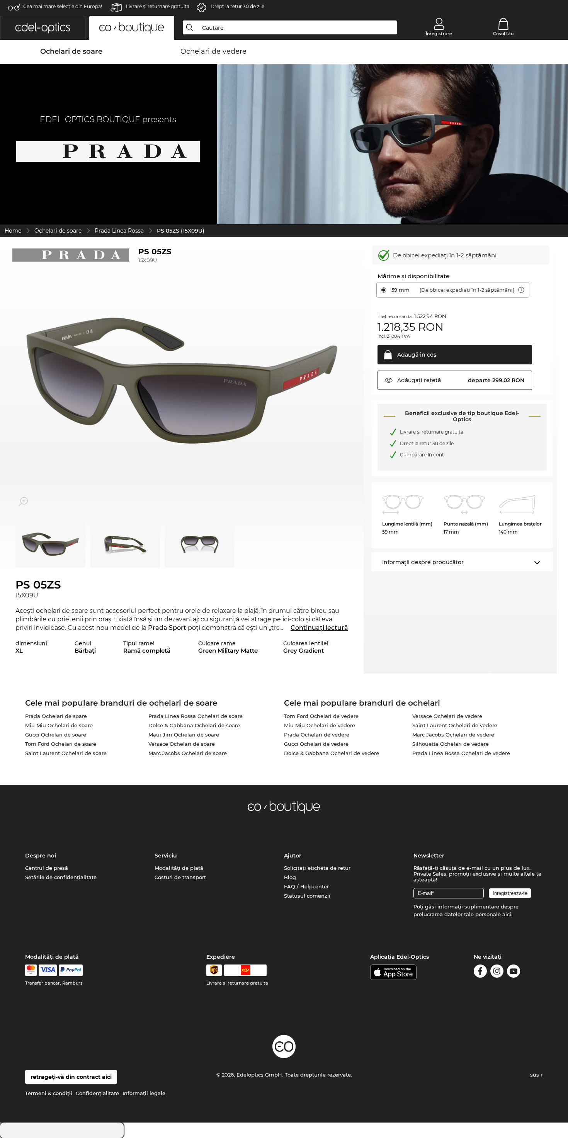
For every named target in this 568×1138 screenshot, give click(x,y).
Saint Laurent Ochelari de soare (66, 753)
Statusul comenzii (307, 896)
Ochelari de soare (58, 230)
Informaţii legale (143, 1093)
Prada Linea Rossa (119, 230)
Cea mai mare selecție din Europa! (62, 6)
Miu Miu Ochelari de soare (59, 725)
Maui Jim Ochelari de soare (183, 734)
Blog (290, 877)
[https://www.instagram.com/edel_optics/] (496, 972)
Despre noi (40, 855)
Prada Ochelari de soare (56, 716)
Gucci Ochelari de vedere (316, 744)
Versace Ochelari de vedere (447, 716)
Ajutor (292, 855)
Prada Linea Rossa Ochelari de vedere (461, 753)
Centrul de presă (46, 868)
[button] (42, 28)
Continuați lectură (319, 627)
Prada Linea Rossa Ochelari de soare (195, 716)
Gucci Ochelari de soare (55, 734)
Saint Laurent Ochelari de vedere (454, 725)
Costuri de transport (180, 877)
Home (13, 230)
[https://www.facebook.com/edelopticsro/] (480, 972)
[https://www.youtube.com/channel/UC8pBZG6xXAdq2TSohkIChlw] (513, 972)
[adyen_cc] (31, 970)
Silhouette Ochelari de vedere (450, 744)
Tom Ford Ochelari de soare (60, 744)
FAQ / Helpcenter (306, 886)
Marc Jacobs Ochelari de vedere (453, 734)
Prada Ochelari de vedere (316, 734)
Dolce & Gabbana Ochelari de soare (194, 725)
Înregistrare (439, 33)
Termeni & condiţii (48, 1093)
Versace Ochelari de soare (181, 744)
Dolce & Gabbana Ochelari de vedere (331, 753)
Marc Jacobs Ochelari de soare (187, 753)
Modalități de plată (179, 868)
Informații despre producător (423, 562)
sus (535, 1075)
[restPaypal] (71, 970)
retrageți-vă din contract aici (71, 1076)
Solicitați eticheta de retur (317, 868)
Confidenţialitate (97, 1093)
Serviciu (166, 855)
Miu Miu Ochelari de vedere (319, 725)
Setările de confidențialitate (61, 877)
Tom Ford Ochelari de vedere (321, 716)
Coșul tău (503, 33)
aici (506, 914)
